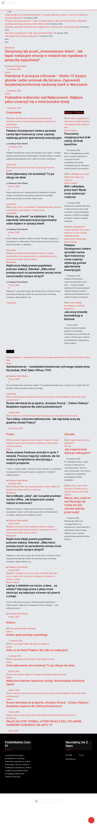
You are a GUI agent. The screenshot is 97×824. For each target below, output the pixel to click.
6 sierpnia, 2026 (14, 483)
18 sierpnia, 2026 (13, 108)
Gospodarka (11, 213)
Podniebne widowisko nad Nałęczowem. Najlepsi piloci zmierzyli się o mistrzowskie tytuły (42, 27)
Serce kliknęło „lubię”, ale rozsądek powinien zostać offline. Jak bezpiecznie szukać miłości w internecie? (33, 499)
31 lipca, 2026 (13, 379)
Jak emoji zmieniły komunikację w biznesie (75, 315)
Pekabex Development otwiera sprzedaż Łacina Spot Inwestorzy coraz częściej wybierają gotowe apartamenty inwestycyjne (34, 134)
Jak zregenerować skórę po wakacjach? (21, 36)
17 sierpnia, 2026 (15, 641)
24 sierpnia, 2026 (13, 91)
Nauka (8, 363)
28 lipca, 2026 (13, 186)
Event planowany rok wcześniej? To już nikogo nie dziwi (40, 665)
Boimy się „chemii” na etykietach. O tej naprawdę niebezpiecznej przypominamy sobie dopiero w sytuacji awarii (31, 220)
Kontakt (69, 755)
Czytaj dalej (11, 164)
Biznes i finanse (12, 127)
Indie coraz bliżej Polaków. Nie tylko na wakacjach (37, 650)
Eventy (7, 72)
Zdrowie (67, 446)
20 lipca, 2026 (13, 232)
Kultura (9, 631)
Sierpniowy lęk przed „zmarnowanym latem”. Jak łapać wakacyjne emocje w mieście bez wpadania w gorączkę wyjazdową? (46, 55)
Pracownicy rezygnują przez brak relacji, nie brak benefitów (29, 33)
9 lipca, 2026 (13, 731)
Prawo (8, 449)
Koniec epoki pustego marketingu (27, 634)
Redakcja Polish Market (17, 66)
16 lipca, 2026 (13, 285)
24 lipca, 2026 (13, 690)
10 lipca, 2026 (13, 412)
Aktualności (10, 48)
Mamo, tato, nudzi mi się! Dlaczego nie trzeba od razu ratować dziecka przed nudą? (77, 505)
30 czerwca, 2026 (15, 428)
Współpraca (71, 759)
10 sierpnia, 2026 (15, 147)
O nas (81, 755)
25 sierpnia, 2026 (13, 69)
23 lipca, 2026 (13, 523)
